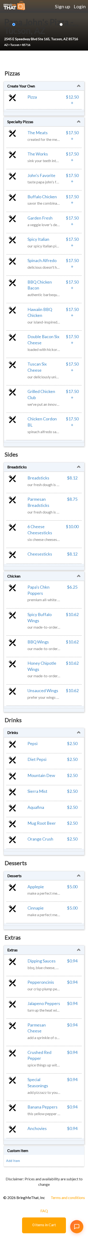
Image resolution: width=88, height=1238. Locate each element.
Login (80, 6)
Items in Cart (44, 1224)
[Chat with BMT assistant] (76, 1226)
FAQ (44, 1210)
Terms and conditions (68, 1197)
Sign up (62, 6)
